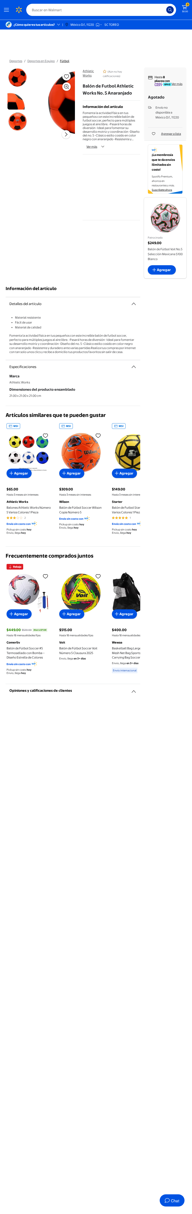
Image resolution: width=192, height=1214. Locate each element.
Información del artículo (31, 288)
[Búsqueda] (170, 10)
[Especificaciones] (134, 367)
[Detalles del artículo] (134, 304)
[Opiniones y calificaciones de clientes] (134, 689)
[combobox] (101, 10)
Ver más (91, 146)
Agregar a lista (171, 134)
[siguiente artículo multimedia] (66, 134)
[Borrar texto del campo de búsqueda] (164, 10)
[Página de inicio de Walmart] (18, 10)
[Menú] (7, 10)
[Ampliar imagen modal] (66, 86)
